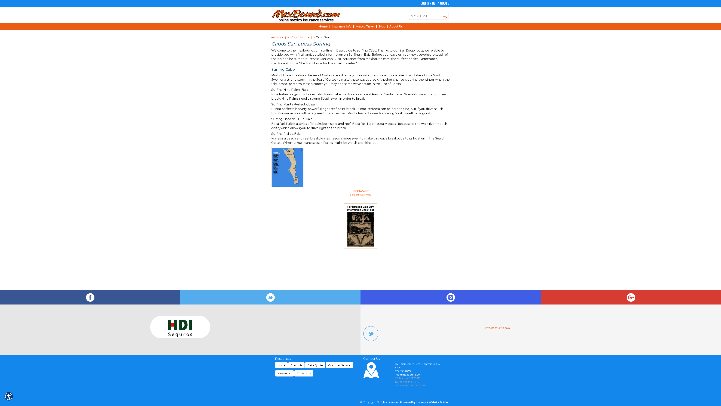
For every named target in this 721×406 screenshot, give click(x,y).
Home (275, 37)
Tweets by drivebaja (497, 327)
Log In (425, 3)
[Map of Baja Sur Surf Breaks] (287, 166)
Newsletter (284, 373)
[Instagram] (450, 297)
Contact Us (304, 373)
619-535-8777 (403, 371)
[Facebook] (90, 297)
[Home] (322, 15)
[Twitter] (270, 297)
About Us (296, 365)
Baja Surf (287, 37)
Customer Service (339, 365)
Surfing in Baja (304, 37)
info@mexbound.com (408, 374)
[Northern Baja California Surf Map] (360, 225)
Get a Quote (440, 3)
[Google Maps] (631, 297)
